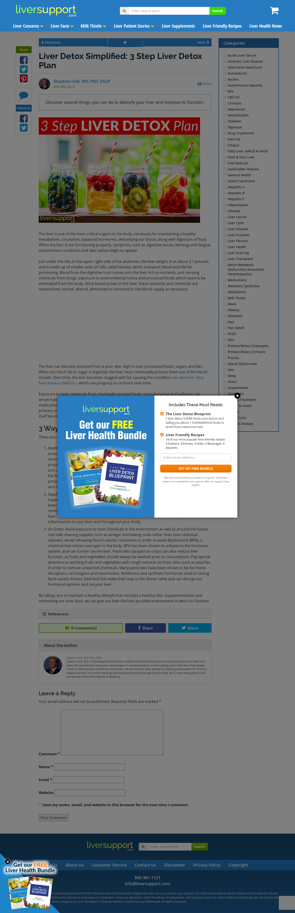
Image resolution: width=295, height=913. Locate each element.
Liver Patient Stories (132, 26)
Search (217, 11)
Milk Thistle (92, 26)
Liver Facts (60, 26)
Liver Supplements (178, 26)
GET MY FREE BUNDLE (196, 468)
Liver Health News (265, 26)
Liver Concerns (26, 26)
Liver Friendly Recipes (222, 26)
